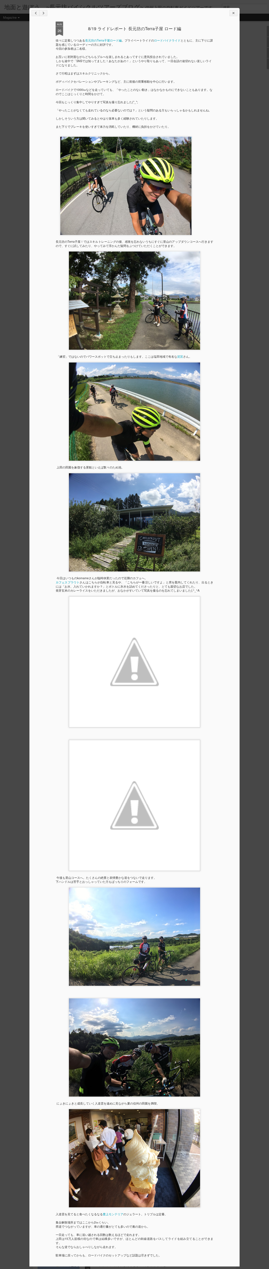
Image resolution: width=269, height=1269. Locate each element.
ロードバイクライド (167, 40)
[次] (36, 13)
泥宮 (180, 356)
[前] (43, 13)
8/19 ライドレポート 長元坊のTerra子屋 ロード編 (134, 28)
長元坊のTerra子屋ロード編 (103, 40)
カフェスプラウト (67, 582)
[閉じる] (233, 13)
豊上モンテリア (113, 1214)
